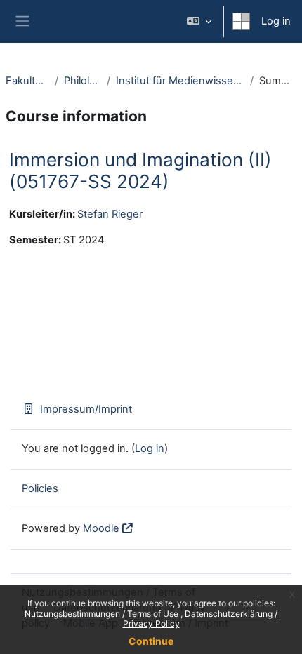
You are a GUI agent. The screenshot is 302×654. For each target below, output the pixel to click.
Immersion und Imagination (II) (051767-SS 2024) (140, 171)
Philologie (83, 80)
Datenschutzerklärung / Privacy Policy (200, 618)
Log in (276, 21)
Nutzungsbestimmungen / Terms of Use (102, 613)
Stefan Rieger (110, 214)
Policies (40, 488)
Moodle (101, 528)
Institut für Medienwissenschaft (180, 80)
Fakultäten (27, 80)
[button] (199, 21)
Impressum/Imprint (86, 409)
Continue (151, 641)
